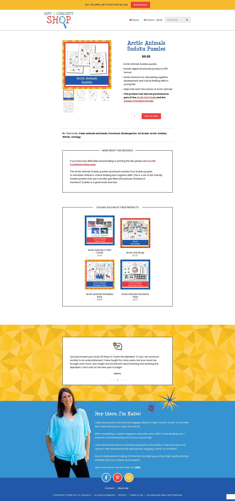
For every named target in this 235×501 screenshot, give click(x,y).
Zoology (76, 136)
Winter (66, 136)
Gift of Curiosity (59, 20)
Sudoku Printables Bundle (138, 100)
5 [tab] (125, 380)
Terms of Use (136, 495)
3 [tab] (117, 380)
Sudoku (162, 133)
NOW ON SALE (140, 4)
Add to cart (151, 116)
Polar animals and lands (93, 133)
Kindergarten (129, 133)
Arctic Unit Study (146, 97)
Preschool (114, 133)
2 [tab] (114, 380)
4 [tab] (121, 380)
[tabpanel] (117, 358)
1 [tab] (110, 380)
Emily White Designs (172, 495)
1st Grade (143, 133)
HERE (137, 467)
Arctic (153, 133)
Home (135, 20)
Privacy (122, 495)
